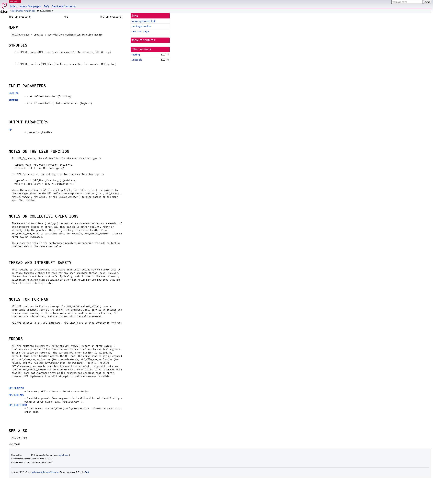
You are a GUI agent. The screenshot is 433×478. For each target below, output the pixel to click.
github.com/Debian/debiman (45, 472)
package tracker (141, 26)
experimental (17, 11)
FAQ (46, 6)
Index (13, 6)
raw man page (140, 31)
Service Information (64, 6)
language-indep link (143, 21)
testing (136, 54)
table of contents (143, 40)
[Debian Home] (4, 7)
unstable (137, 59)
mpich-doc (30, 11)
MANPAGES (15, 1)
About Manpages (30, 6)
